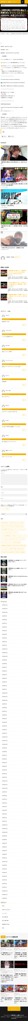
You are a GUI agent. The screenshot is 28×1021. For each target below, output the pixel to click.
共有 (15, 542)
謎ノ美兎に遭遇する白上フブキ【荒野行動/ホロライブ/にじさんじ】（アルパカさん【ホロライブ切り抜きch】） (7, 978)
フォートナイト (6, 24)
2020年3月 (4, 857)
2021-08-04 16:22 (6, 334)
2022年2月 (4, 773)
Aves (16, 522)
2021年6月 (4, 803)
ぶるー (11, 24)
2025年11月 (4, 608)
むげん (15, 25)
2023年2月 (4, 729)
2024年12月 (4, 649)
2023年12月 (4, 693)
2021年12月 (4, 781)
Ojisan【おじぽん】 (6, 909)
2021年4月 (4, 810)
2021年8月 (4, 795)
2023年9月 (4, 704)
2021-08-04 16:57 (6, 409)
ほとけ (4, 25)
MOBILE (19, 20)
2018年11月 (4, 894)
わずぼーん (8, 26)
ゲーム (17, 535)
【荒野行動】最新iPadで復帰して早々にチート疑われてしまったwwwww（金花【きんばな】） (17, 296)
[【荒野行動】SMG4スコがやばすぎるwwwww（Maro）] (4, 579)
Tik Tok (6, 526)
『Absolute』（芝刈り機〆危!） (8, 205)
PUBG (23, 20)
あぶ (4, 21)
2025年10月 (4, 612)
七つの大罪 (13, 26)
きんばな (20, 21)
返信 (24, 324)
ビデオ (23, 539)
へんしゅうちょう (16, 24)
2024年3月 (4, 682)
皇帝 (5, 28)
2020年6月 (4, 847)
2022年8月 (4, 751)
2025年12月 (4, 605)
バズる (18, 539)
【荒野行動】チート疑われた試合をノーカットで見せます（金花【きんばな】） (20, 1000)
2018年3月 (4, 898)
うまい (17, 529)
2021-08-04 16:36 (6, 364)
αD (2, 21)
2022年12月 (4, 737)
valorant (11, 526)
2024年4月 (4, 678)
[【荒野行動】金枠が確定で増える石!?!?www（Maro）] (4, 595)
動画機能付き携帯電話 (6, 545)
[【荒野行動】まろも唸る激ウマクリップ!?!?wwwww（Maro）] (4, 563)
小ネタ (3, 548)
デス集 (9, 539)
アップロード (14, 532)
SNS (2, 526)
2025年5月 (4, 630)
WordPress (13, 1018)
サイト (2, 498)
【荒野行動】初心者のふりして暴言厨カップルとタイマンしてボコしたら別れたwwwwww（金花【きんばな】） (17, 272)
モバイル (19, 25)
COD (7, 20)
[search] (26, 5)
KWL (16, 20)
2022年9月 (4, 748)
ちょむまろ (23, 529)
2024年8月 (4, 663)
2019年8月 (4, 865)
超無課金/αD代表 (5, 249)
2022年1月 (4, 777)
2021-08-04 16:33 (6, 349)
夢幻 (23, 26)
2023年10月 (4, 700)
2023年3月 (4, 726)
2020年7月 (4, 843)
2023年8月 (4, 707)
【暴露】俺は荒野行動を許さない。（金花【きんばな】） (20, 975)
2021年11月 (4, 784)
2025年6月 (4, 627)
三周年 (17, 26)
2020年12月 (4, 825)
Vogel (16, 526)
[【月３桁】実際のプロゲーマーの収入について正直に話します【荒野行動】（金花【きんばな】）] (4, 285)
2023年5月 (4, 718)
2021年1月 (4, 821)
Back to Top (14, 1009)
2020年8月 (4, 839)
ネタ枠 (14, 539)
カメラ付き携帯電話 (6, 535)
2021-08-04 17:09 (6, 424)
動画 (19, 542)
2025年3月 (4, 638)
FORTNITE (12, 20)
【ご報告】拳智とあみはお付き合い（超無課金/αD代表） (13, 247)
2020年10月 (4, 832)
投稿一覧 (17, 257)
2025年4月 (4, 634)
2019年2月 (4, 883)
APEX (4, 20)
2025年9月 (4, 616)
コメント (2, 473)
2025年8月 (4, 619)
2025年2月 (4, 641)
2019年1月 (4, 887)
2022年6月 (4, 759)
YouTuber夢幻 (4, 529)
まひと (10, 25)
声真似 (14, 545)
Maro (3, 905)
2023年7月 (4, 711)
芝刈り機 (8, 28)
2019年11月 (4, 861)
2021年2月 (4, 817)
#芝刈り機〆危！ (5, 522)
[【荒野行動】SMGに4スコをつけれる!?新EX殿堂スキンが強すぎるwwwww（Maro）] (4, 587)
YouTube (21, 526)
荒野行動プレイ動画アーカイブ (17, 1015)
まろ (13, 25)
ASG (6, 949)
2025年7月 (4, 623)
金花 (10, 19)
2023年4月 (4, 722)
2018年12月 (4, 891)
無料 (15, 548)
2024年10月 (4, 656)
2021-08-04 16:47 (6, 394)
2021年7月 (4, 799)
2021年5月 (4, 806)
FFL (9, 20)
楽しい (7, 548)
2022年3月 (4, 770)
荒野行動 (13, 28)
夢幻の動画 (23, 545)
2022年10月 (4, 744)
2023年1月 (4, 733)
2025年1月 (4, 645)
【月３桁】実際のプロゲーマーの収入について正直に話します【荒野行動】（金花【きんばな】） (17, 284)
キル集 (16, 21)
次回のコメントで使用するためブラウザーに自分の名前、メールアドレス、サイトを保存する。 (14, 506)
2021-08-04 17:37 (6, 454)
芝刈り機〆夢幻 (5, 229)
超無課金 (23, 28)
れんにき (23, 25)
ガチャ (13, 21)
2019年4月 (4, 876)
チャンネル (4, 539)
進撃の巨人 (4, 29)
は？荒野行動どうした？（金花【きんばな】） (7, 953)
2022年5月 (4, 762)
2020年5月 (4, 850)
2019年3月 (4, 879)
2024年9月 (4, 660)
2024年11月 (4, 652)
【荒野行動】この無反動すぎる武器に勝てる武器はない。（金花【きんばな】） (20, 955)
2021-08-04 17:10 (6, 439)
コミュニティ (23, 535)
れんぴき (3, 26)
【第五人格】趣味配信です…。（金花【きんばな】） (7, 999)
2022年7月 (4, 755)
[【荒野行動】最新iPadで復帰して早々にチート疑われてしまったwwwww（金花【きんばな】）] (4, 297)
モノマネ (3, 542)
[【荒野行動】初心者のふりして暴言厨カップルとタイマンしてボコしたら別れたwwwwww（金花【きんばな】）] (4, 273)
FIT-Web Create (18, 1016)
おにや (7, 21)
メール (2, 492)
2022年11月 (4, 740)
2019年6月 (4, 869)
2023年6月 (4, 715)
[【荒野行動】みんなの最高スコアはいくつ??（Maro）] (4, 571)
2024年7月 (4, 667)
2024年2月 (4, 685)
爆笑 (19, 548)
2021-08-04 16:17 (6, 319)
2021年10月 (4, 788)
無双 (12, 548)
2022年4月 (4, 766)
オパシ (10, 21)
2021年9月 (4, 791)
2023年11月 (4, 696)
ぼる (7, 25)
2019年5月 (4, 872)
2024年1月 (4, 689)
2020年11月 (4, 828)
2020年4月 (4, 854)
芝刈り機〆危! (4, 207)
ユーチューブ (10, 542)
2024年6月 (4, 671)
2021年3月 (4, 813)
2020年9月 (4, 835)
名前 (2, 486)
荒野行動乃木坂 (18, 28)
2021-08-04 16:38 (6, 379)
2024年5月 (4, 674)
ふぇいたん (4, 532)
